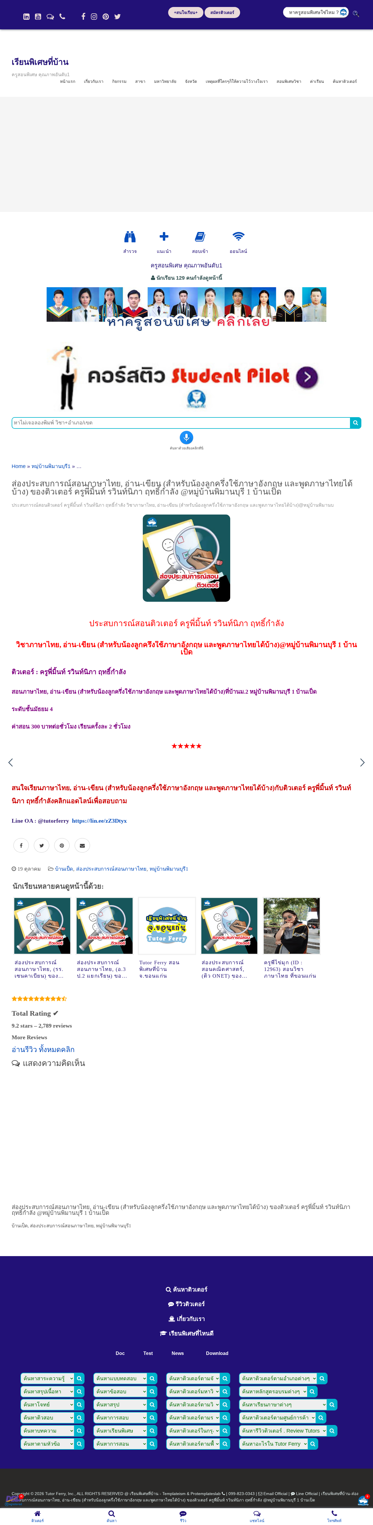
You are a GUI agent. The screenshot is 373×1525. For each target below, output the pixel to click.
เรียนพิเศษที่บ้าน (40, 62)
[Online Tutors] (238, 237)
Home (19, 466)
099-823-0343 (241, 1493)
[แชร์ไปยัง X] (41, 846)
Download (217, 1353)
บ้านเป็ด (64, 869)
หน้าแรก (67, 81)
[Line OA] (50, 16)
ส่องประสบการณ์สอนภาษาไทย (111, 869)
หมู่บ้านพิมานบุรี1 (51, 466)
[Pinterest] (106, 16)
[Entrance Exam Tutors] (200, 237)
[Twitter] (117, 16)
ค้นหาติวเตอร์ (345, 81)
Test (148, 1353)
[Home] (26, 16)
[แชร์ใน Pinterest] (61, 846)
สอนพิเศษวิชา (289, 81)
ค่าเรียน (317, 81)
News (178, 1353)
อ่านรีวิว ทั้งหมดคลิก (43, 1049)
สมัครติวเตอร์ (222, 12)
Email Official (275, 1493)
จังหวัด (191, 81)
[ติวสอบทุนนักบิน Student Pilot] (186, 409)
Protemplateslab (206, 1493)
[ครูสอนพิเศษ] (186, 334)
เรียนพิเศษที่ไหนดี (190, 1333)
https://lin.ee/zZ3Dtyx (99, 820)
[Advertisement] (186, 154)
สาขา (140, 81)
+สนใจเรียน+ (186, 12)
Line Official (307, 1493)
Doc (120, 1353)
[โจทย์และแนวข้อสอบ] (363, 1501)
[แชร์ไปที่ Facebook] (21, 846)
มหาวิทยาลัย (165, 81)
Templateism (174, 1493)
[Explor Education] (130, 237)
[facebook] (83, 16)
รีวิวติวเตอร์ (189, 1304)
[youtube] (38, 16)
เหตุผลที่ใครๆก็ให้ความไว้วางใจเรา (237, 81)
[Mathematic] (164, 237)
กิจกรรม (119, 81)
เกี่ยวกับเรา (93, 81)
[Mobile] (62, 16)
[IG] (94, 16)
